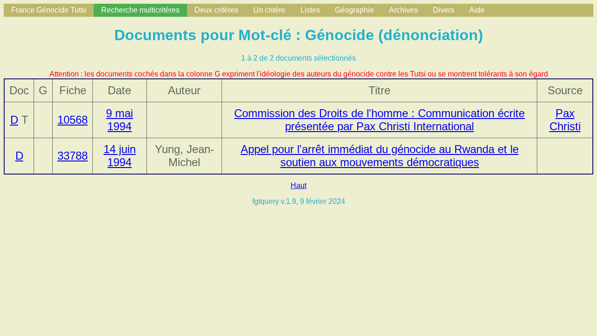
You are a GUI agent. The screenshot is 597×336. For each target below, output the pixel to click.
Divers (443, 10)
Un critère (269, 10)
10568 (72, 119)
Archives (403, 10)
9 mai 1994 (119, 120)
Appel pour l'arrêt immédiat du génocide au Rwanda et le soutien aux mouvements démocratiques (380, 155)
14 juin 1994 (120, 155)
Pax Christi (565, 120)
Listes (310, 10)
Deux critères (216, 10)
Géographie (354, 10)
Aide (477, 10)
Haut (298, 185)
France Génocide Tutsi (48, 10)
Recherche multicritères (140, 10)
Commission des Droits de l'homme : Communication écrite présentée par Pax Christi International (379, 120)
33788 (72, 155)
